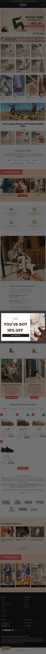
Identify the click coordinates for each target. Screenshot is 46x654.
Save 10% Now (15, 335)
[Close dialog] (43, 315)
